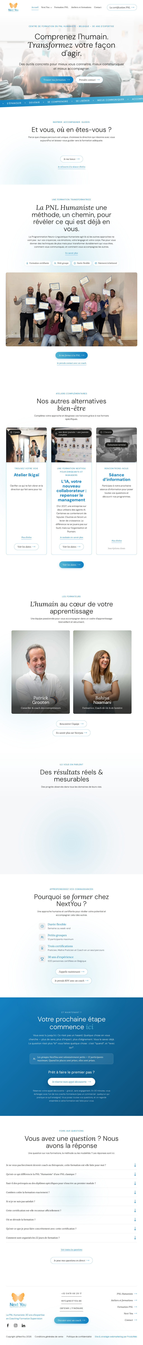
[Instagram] (15, 1325)
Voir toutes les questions (71, 1249)
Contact (97, 7)
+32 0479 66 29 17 (71, 1293)
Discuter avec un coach (69, 1320)
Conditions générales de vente (49, 1336)
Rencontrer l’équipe (69, 723)
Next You (45, 7)
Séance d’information (116, 477)
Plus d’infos (26, 537)
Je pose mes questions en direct (69, 1260)
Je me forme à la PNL (69, 355)
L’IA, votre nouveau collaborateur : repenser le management (71, 491)
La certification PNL (120, 7)
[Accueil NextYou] (13, 7)
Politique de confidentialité (79, 1336)
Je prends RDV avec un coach (69, 980)
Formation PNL (61, 7)
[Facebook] (7, 1325)
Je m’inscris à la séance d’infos (71, 167)
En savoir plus (71, 253)
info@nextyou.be (71, 1301)
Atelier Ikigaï (26, 475)
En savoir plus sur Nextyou (69, 732)
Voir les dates (24, 546)
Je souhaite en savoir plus (71, 537)
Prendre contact (87, 79)
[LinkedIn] (23, 1325)
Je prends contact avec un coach (71, 363)
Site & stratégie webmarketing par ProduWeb (116, 1337)
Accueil (35, 7)
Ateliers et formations (81, 7)
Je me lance (69, 159)
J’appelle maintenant (69, 971)
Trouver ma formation (54, 79)
